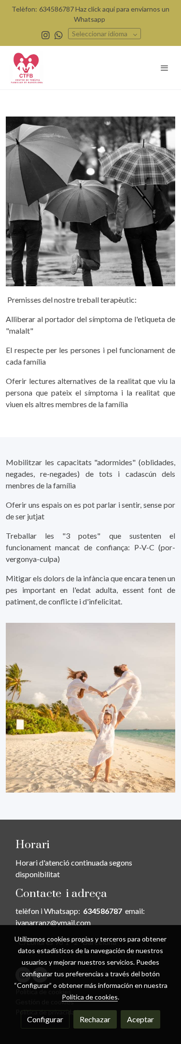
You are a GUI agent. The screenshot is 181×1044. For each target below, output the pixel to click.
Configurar (45, 1019)
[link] (26, 68)
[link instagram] (46, 34)
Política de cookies (90, 997)
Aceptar (140, 1019)
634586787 (102, 910)
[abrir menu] (164, 67)
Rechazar (95, 1019)
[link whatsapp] (59, 34)
